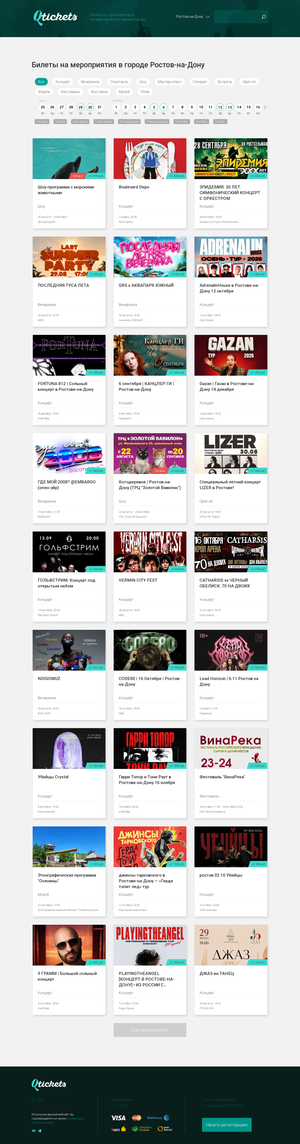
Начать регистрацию (227, 1124)
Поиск (263, 16)
